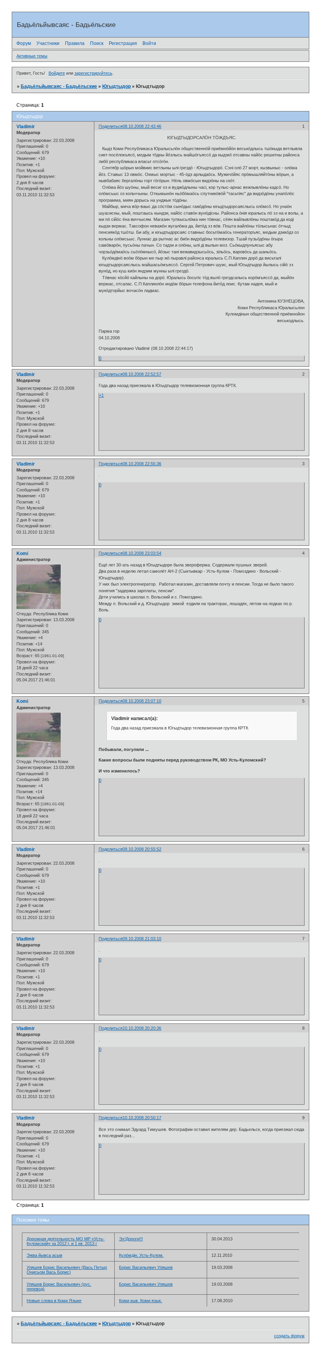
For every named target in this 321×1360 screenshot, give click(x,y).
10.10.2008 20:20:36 (142, 1028)
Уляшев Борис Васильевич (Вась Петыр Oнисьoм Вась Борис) (67, 1269)
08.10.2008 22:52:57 (142, 374)
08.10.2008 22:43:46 (142, 126)
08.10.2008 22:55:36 (142, 463)
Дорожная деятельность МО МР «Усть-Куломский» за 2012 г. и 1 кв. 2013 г (66, 1241)
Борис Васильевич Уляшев (146, 1267)
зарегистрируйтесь (93, 73)
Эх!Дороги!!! (131, 1238)
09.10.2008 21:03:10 (142, 938)
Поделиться (111, 126)
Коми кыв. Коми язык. (140, 1300)
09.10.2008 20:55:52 (142, 849)
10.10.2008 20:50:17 (142, 1117)
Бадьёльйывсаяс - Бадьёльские (59, 86)
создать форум (289, 1335)
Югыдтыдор (116, 86)
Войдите (57, 73)
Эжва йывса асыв (44, 1255)
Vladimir (25, 126)
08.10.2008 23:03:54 (142, 553)
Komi (22, 553)
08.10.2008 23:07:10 (142, 701)
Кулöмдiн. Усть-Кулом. (141, 1255)
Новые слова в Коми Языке (54, 1300)
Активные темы (31, 56)
